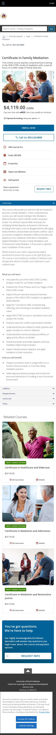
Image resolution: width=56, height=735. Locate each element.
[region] (26, 712)
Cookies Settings (26, 725)
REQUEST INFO (44, 189)
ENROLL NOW (28, 127)
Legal (28, 36)
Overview (7, 203)
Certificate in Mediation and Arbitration (27, 530)
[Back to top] (28, 681)
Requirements (9, 393)
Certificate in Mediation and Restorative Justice (28, 596)
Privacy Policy (44, 712)
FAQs (5, 403)
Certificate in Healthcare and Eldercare (27, 467)
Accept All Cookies (26, 719)
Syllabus (6, 388)
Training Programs (16, 36)
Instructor (7, 398)
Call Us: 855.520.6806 (13, 44)
